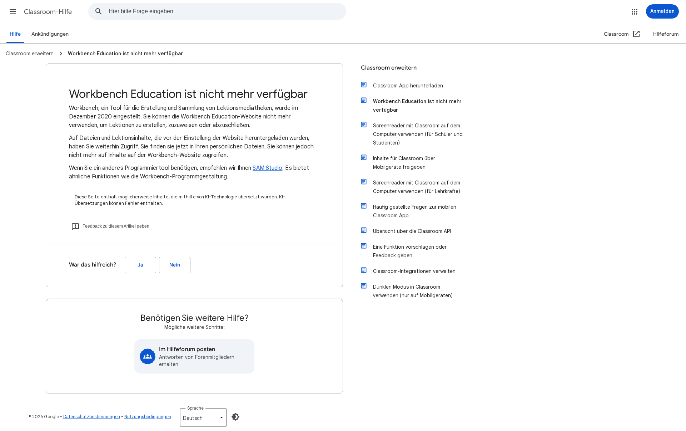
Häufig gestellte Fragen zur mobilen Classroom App (414, 211)
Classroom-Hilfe (48, 12)
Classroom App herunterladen (408, 85)
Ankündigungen (50, 34)
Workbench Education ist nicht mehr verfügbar (417, 105)
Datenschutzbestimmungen (91, 416)
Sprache (195, 408)
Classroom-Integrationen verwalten (414, 271)
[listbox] (203, 417)
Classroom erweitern (389, 67)
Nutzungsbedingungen (147, 416)
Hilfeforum (666, 34)
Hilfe (15, 34)
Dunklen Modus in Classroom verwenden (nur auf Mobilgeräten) (413, 291)
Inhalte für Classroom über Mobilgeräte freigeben (404, 162)
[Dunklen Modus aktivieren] (235, 416)
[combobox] (227, 11)
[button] (12, 11)
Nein (174, 265)
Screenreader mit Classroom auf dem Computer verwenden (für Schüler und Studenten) (418, 134)
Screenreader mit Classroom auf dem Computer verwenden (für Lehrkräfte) (416, 186)
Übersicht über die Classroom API (412, 231)
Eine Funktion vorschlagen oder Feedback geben (410, 251)
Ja (140, 265)
